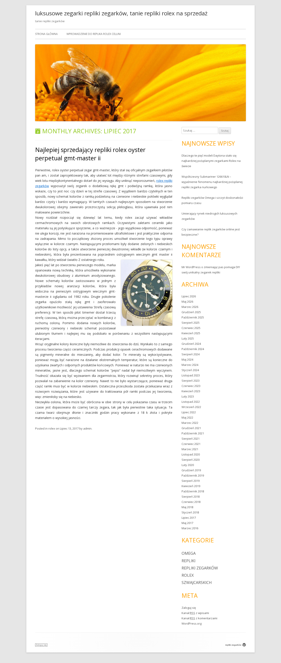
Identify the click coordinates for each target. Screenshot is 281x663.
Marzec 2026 (190, 307)
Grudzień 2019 (191, 470)
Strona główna (46, 34)
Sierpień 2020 (191, 460)
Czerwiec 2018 (191, 502)
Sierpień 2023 (191, 381)
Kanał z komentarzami (199, 618)
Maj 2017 (187, 523)
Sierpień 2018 (191, 497)
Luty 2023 (188, 396)
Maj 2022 (187, 417)
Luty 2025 (188, 338)
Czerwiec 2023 (191, 386)
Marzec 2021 (190, 449)
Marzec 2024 (190, 365)
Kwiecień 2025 (191, 333)
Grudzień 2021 (191, 428)
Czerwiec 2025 (191, 328)
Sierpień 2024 (191, 354)
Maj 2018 (187, 507)
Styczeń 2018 (190, 512)
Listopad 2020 (191, 454)
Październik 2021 (193, 433)
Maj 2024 (187, 359)
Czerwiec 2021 (191, 444)
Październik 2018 (193, 491)
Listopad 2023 (191, 375)
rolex (51, 428)
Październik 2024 (193, 349)
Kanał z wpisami (195, 613)
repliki (188, 560)
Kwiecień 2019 (191, 486)
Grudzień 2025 (191, 312)
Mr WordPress (191, 267)
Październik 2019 (193, 475)
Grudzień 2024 (191, 344)
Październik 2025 (193, 317)
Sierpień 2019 (191, 481)
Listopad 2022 (191, 402)
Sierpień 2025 (191, 323)
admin (87, 428)
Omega (189, 553)
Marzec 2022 (190, 423)
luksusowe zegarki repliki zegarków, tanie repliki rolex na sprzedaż (121, 13)
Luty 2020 (188, 465)
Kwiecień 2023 (191, 391)
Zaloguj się (189, 608)
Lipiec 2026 (189, 296)
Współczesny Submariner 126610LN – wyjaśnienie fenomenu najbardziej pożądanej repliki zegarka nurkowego (212, 182)
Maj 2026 (187, 301)
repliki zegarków (200, 568)
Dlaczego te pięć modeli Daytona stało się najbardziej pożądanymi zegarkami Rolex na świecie (211, 161)
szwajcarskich (197, 582)
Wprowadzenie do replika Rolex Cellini (94, 34)
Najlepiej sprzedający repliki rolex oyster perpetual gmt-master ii (90, 154)
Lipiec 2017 (189, 518)
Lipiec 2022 (189, 412)
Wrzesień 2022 (191, 407)
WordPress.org (192, 623)
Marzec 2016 (190, 528)
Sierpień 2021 (191, 439)
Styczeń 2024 (190, 370)
